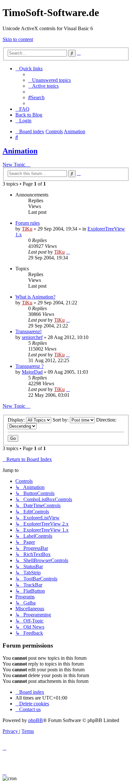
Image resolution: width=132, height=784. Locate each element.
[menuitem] (49, 80)
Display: (17, 419)
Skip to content (18, 39)
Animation (20, 151)
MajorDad (32, 372)
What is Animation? (35, 297)
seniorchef (32, 337)
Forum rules (27, 223)
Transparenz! (28, 331)
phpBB (35, 720)
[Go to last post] (68, 252)
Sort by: (61, 419)
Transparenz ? (29, 366)
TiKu (27, 228)
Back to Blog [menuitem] (28, 115)
